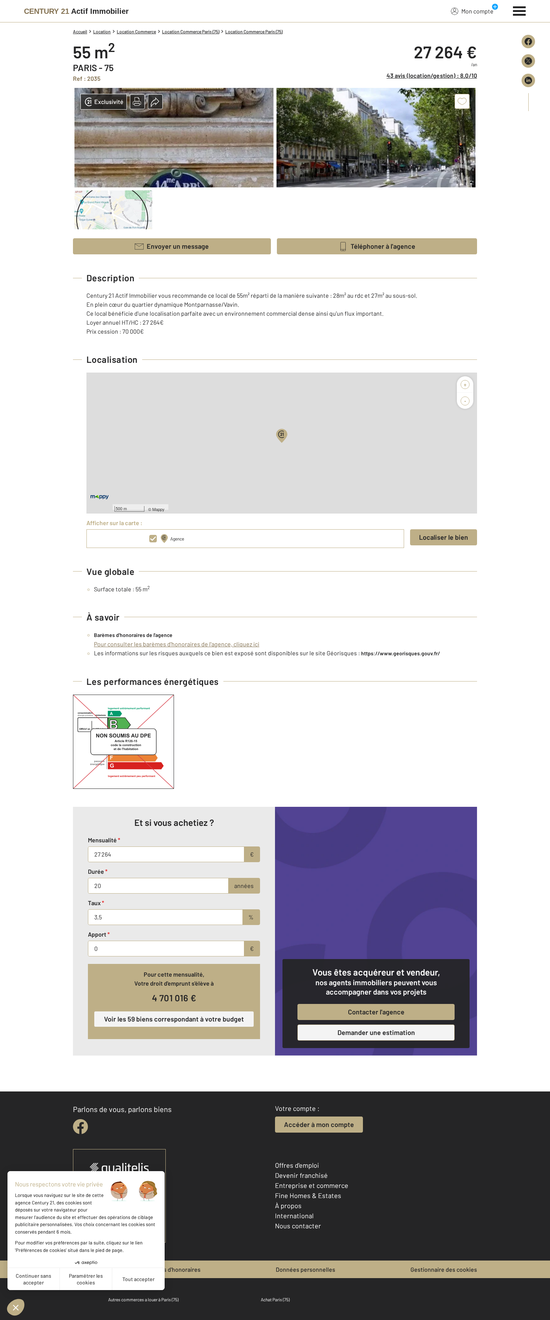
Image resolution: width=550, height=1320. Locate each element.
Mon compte (477, 11)
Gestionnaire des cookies (443, 1269)
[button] (137, 101)
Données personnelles (305, 1269)
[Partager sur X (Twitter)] (528, 61)
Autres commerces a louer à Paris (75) (143, 1299)
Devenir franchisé (301, 1175)
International (294, 1216)
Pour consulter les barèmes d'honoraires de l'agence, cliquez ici (176, 643)
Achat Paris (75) (275, 1299)
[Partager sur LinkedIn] (528, 80)
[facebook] (80, 1126)
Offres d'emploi (297, 1165)
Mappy (158, 509)
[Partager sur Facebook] (528, 41)
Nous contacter (298, 1226)
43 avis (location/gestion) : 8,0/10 (431, 75)
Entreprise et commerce (311, 1185)
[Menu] (519, 10)
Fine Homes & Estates (308, 1195)
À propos (288, 1205)
